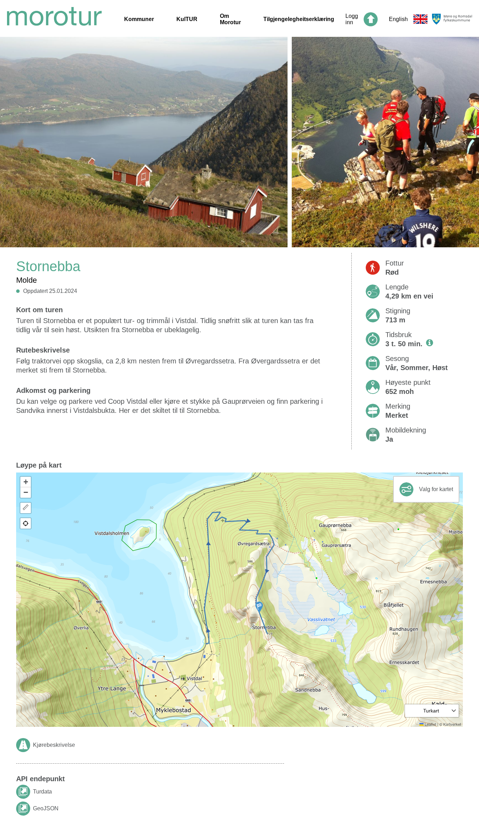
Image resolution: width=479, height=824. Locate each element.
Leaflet (430, 724)
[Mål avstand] (25, 508)
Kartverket (452, 724)
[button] (259, 607)
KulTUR (186, 19)
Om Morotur (230, 19)
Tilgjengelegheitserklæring (298, 19)
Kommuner (139, 19)
